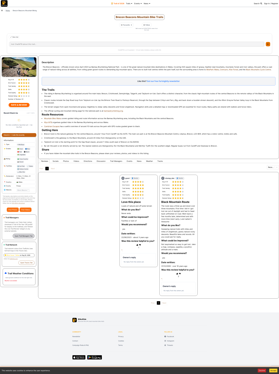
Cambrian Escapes (52, 126)
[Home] (2, 10)
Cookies (121, 341)
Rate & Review (19, 105)
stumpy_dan (169, 178)
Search (256, 3)
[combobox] (268, 167)
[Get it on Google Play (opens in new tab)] (94, 357)
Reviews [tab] (44, 161)
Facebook (170, 336)
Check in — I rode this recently (14, 135)
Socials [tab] (56, 161)
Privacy (121, 336)
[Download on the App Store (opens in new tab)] (78, 357)
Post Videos (25, 210)
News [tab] (139, 161)
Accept (273, 370)
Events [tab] (129, 161)
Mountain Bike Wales (52, 118)
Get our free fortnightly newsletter (163, 81)
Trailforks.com (13, 259)
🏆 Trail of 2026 (117, 3)
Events (137, 3)
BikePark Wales (212, 69)
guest (127, 178)
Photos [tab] (66, 161)
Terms (120, 345)
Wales (8, 10)
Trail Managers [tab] (116, 161)
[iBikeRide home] (74, 320)
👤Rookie (135, 178)
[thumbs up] (137, 244)
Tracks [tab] (160, 161)
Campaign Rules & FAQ (80, 345)
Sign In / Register (271, 3)
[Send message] (268, 44)
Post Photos (13, 210)
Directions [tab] (88, 161)
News (146, 3)
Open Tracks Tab (26, 263)
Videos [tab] (76, 161)
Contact (75, 341)
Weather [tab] (149, 161)
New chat (15, 37)
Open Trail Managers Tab (24, 236)
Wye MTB (48, 122)
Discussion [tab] (101, 161)
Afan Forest (233, 69)
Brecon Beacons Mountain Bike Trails (139, 17)
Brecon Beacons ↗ (23, 190)
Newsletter (76, 336)
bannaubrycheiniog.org (113, 111)
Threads (170, 345)
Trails (128, 3)
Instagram (170, 341)
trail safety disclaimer (18, 203)
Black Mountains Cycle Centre (258, 69)
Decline (262, 370)
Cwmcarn (224, 69)
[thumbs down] (140, 244)
